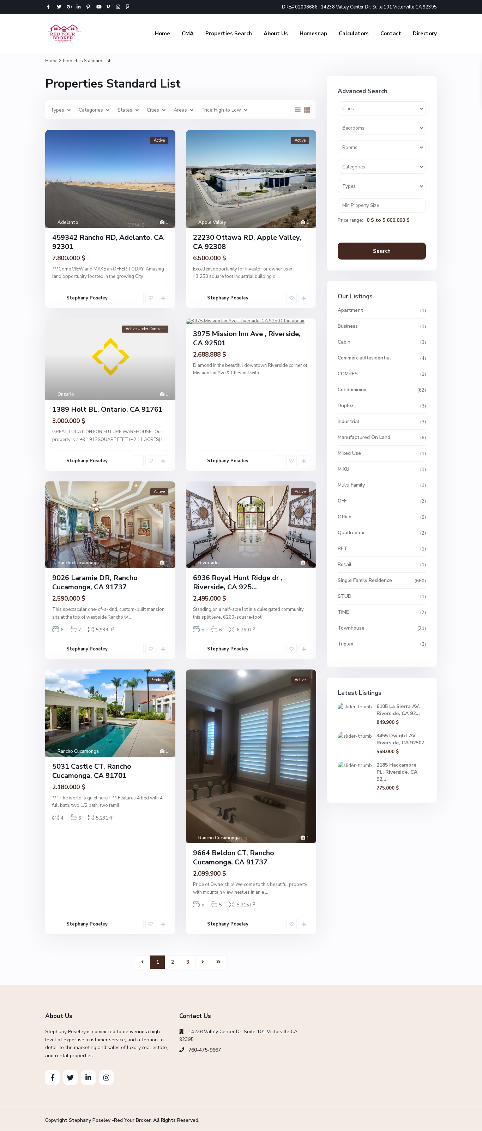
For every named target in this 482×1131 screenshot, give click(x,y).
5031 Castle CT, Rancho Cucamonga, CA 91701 (91, 771)
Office (344, 516)
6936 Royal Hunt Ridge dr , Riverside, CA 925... (238, 582)
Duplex (346, 405)
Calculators (354, 33)
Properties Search (228, 33)
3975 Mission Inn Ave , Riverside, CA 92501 (247, 338)
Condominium (353, 389)
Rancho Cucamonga (78, 563)
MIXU (343, 469)
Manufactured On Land (364, 437)
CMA (188, 33)
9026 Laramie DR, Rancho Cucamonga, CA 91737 (95, 582)
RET (342, 548)
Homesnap (313, 33)
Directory (425, 33)
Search (382, 251)
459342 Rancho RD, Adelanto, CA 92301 (108, 242)
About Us (276, 33)
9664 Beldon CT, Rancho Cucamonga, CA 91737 (233, 857)
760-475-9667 (204, 1050)
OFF (342, 501)
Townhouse (351, 628)
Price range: (350, 220)
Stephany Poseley (87, 298)
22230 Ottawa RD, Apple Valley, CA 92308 (247, 242)
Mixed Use (349, 453)
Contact (390, 33)
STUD (344, 596)
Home (162, 33)
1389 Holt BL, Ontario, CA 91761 (107, 409)
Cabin (344, 342)
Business (348, 326)
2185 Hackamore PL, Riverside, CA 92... (396, 772)
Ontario (66, 394)
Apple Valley (212, 222)
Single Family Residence (365, 580)
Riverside (208, 319)
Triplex (345, 644)
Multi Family (351, 485)
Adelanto (68, 222)
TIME (343, 612)
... (145, 276)
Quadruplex (351, 532)
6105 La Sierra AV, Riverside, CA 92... (398, 710)
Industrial (348, 421)
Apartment (350, 310)
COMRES (348, 373)
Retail (344, 564)
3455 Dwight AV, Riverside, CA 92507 (400, 739)
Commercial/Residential (364, 358)
